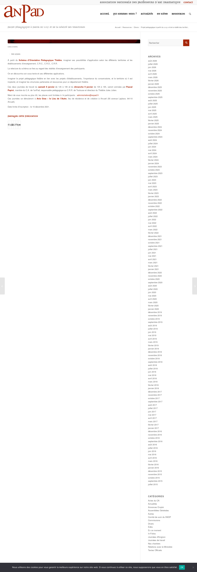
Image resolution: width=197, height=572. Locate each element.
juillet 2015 (153, 484)
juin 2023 (152, 179)
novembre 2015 (155, 474)
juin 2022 (152, 219)
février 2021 (153, 265)
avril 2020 (152, 298)
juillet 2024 (153, 143)
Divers (15, 47)
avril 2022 (152, 226)
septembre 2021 (155, 246)
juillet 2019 (153, 328)
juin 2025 (152, 107)
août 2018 (152, 365)
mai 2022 (152, 222)
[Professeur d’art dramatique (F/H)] (2, 286)
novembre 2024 (155, 130)
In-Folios (152, 533)
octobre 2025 (154, 93)
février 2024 (153, 159)
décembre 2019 (155, 312)
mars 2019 (152, 341)
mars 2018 (152, 381)
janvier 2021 (153, 269)
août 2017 (152, 404)
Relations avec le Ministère (160, 546)
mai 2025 (152, 110)
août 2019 (152, 325)
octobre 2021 (154, 242)
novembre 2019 (155, 315)
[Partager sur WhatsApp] (14, 125)
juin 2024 (152, 146)
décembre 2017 (155, 391)
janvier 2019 (153, 348)
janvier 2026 (153, 83)
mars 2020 (152, 302)
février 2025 (153, 120)
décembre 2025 (155, 87)
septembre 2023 (155, 173)
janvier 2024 (153, 163)
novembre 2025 (155, 90)
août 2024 (152, 140)
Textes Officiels (155, 550)
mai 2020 (152, 295)
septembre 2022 (155, 209)
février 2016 (153, 464)
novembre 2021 (155, 239)
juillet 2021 (153, 249)
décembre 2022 (155, 199)
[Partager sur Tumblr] (17, 125)
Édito (150, 526)
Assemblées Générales (158, 510)
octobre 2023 (154, 169)
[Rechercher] (190, 14)
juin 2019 (152, 332)
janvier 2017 (153, 428)
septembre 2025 (155, 97)
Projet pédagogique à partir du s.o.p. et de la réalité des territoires (46, 27)
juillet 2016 (153, 447)
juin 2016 (152, 451)
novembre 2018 (155, 355)
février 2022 (153, 232)
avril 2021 (152, 259)
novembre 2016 (155, 434)
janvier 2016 (153, 467)
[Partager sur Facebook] (8, 125)
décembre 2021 (155, 236)
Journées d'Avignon (156, 536)
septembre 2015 (155, 480)
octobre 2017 (154, 398)
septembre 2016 (155, 441)
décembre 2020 (155, 272)
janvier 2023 (153, 196)
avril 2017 (152, 418)
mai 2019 (152, 335)
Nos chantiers (154, 543)
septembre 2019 (155, 322)
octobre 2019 (154, 318)
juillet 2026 (153, 63)
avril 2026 (152, 73)
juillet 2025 (153, 103)
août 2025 (152, 100)
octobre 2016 (154, 437)
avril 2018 (152, 378)
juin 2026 (152, 67)
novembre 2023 (155, 166)
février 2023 (153, 193)
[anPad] (24, 14)
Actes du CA (153, 500)
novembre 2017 (155, 394)
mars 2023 (152, 189)
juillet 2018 (153, 368)
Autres (151, 513)
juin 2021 (152, 252)
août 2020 (152, 285)
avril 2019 (152, 338)
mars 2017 (152, 421)
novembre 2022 (155, 202)
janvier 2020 (153, 308)
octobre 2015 (154, 477)
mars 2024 (152, 156)
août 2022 (152, 212)
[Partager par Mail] (20, 125)
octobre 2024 (154, 133)
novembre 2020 (155, 275)
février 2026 (153, 80)
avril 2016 (152, 457)
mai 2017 (152, 414)
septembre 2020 (155, 282)
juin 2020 (152, 292)
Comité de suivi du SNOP (159, 517)
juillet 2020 (153, 289)
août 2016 (152, 444)
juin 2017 (152, 411)
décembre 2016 (155, 431)
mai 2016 (152, 454)
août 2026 (152, 60)
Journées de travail (156, 540)
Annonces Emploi (156, 507)
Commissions (154, 520)
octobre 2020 (154, 279)
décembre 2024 (155, 126)
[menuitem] (187, 2)
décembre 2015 (155, 471)
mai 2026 (152, 70)
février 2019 (153, 345)
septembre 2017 (155, 401)
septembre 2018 (155, 361)
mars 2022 (152, 229)
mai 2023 (152, 183)
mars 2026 (152, 77)
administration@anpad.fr (88, 95)
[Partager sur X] (10, 125)
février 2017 (153, 424)
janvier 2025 (153, 123)
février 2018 (153, 384)
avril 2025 (152, 113)
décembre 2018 (155, 351)
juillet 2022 (153, 216)
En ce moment (154, 530)
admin (17, 54)
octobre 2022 (154, 206)
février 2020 (153, 305)
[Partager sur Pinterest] (16, 125)
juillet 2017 (153, 408)
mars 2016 (152, 461)
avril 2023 (152, 186)
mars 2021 (152, 262)
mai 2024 (152, 150)
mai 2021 (152, 255)
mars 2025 (152, 116)
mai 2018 (152, 375)
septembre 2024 (155, 136)
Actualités (152, 503)
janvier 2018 (153, 388)
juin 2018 (152, 371)
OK (182, 567)
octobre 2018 (154, 358)
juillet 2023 (153, 176)
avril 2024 (152, 153)
